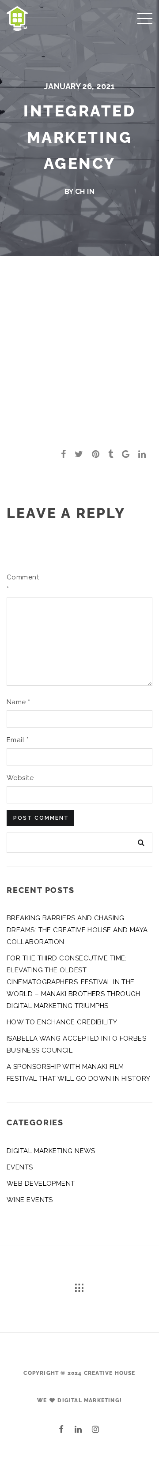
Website (20, 778)
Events (20, 1167)
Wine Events (30, 1200)
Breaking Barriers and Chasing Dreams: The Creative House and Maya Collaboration (77, 930)
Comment (21, 583)
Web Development (41, 1183)
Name (18, 702)
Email (18, 740)
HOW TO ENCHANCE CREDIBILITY (62, 1022)
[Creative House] (17, 17)
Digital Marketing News (51, 1151)
